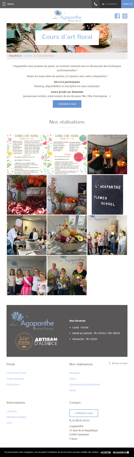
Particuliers (13, 384)
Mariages (74, 373)
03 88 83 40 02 (96, 4)
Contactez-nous (67, 104)
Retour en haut (119, 363)
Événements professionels (84, 384)
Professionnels (15, 379)
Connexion (111, 4)
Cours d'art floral (16, 373)
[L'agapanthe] (67, 16)
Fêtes (72, 379)
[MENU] (4, 4)
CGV (9, 423)
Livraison (12, 411)
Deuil (72, 390)
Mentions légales (16, 417)
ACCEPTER (106, 452)
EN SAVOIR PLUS (121, 452)
